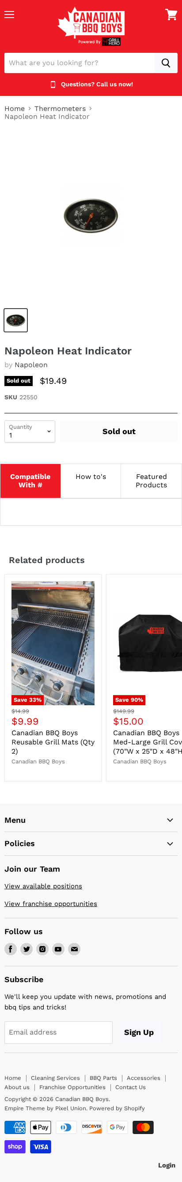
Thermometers (60, 109)
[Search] (166, 63)
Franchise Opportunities (72, 1087)
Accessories (143, 1078)
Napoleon (31, 365)
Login (166, 1165)
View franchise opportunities (50, 904)
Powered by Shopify (117, 1108)
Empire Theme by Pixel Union (45, 1108)
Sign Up (139, 1032)
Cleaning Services (55, 1078)
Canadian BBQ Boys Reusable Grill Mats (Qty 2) (53, 742)
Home (14, 109)
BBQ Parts (103, 1078)
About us (17, 1087)
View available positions (43, 886)
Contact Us (130, 1087)
